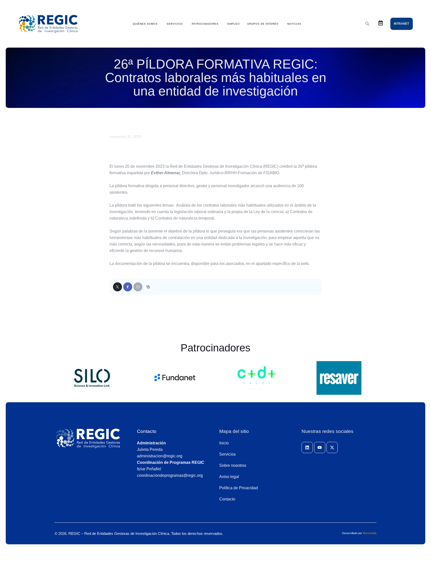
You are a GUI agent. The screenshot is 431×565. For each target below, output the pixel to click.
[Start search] (367, 23)
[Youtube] (319, 447)
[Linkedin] (307, 447)
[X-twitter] (332, 447)
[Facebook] (127, 286)
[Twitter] (117, 286)
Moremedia (369, 533)
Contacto (146, 431)
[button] (148, 286)
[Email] (137, 286)
